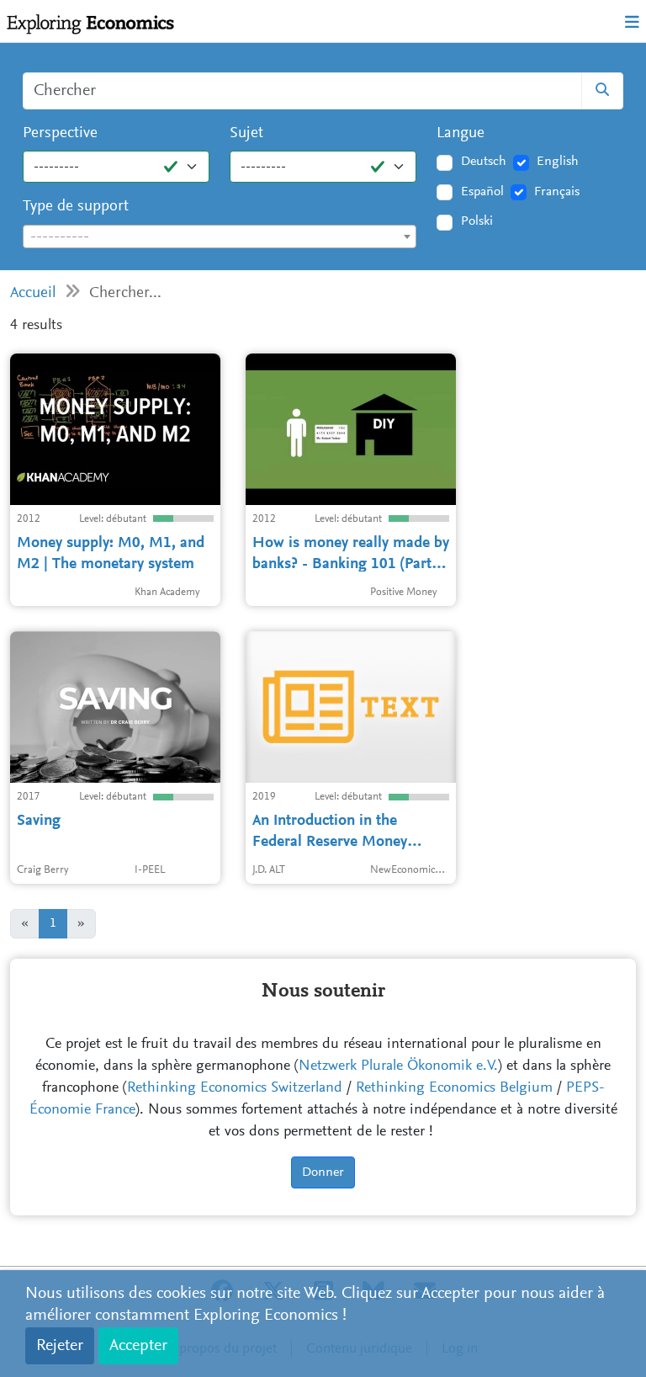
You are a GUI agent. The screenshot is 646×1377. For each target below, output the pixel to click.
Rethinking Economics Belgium (454, 1088)
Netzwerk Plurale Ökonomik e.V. (398, 1066)
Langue (460, 133)
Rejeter (59, 1345)
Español (482, 192)
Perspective (60, 133)
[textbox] (220, 237)
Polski (477, 221)
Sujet (246, 133)
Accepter (138, 1345)
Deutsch (483, 161)
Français (557, 192)
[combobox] (219, 236)
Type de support (76, 207)
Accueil (33, 293)
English (558, 161)
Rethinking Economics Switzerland (234, 1088)
